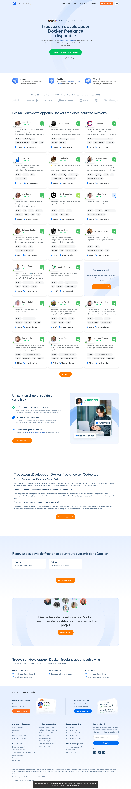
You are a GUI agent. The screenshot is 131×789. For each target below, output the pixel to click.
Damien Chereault (65, 267)
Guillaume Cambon (29, 230)
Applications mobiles (46, 743)
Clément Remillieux (101, 302)
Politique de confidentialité (32, 777)
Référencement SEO (46, 733)
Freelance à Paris (72, 727)
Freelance (15, 692)
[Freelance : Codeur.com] (22, 3)
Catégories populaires (47, 724)
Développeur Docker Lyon (24, 677)
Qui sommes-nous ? (19, 727)
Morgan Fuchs (63, 338)
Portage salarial (17, 758)
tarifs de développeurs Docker (35, 432)
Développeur (24, 692)
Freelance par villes (73, 724)
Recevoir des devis (101, 287)
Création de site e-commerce (49, 730)
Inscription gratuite (80, 3)
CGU (43, 777)
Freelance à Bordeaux (73, 738)
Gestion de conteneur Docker (23, 565)
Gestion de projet (45, 746)
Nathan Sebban (63, 230)
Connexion (93, 3)
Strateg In (25, 158)
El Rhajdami (98, 123)
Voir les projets (65, 3)
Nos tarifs (15, 730)
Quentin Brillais (27, 302)
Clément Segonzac (65, 123)
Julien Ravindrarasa (101, 231)
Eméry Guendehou (65, 194)
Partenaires (16, 760)
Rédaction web (44, 735)
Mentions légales (17, 777)
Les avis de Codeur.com (20, 738)
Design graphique (45, 738)
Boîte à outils (16, 733)
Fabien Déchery (64, 158)
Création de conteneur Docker (60, 565)
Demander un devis (19, 747)
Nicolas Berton (27, 338)
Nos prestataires (17, 755)
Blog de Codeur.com (19, 735)
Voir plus (64, 374)
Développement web (46, 727)
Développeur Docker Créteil (97, 674)
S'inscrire (106, 743)
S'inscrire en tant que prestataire (23, 752)
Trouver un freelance (19, 750)
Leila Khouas (26, 194)
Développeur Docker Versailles (98, 677)
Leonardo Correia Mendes (100, 338)
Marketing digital (45, 741)
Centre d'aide (70, 750)
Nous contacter (71, 752)
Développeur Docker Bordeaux (61, 674)
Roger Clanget (27, 122)
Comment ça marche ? (74, 747)
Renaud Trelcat (63, 302)
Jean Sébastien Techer (99, 158)
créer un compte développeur (66, 58)
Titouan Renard (27, 266)
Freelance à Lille (71, 735)
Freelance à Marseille (73, 733)
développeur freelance (67, 40)
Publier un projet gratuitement (65, 52)
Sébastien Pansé (100, 194)
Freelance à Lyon (72, 730)
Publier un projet (106, 3)
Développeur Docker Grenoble (25, 674)
